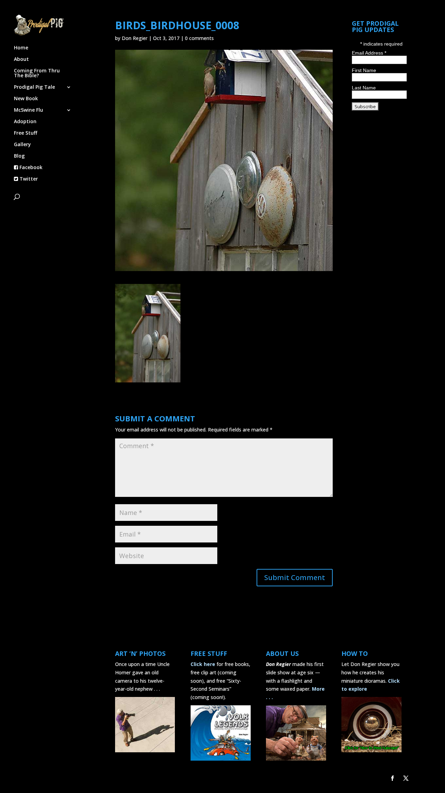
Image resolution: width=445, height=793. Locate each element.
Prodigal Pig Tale (34, 87)
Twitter (28, 179)
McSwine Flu (28, 110)
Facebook (30, 168)
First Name (364, 70)
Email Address (369, 53)
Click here (203, 664)
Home (21, 48)
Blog (19, 156)
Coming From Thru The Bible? (37, 73)
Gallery (22, 145)
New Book (26, 99)
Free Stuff (25, 133)
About (21, 59)
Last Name (364, 87)
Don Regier (134, 38)
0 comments (199, 38)
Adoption (25, 122)
